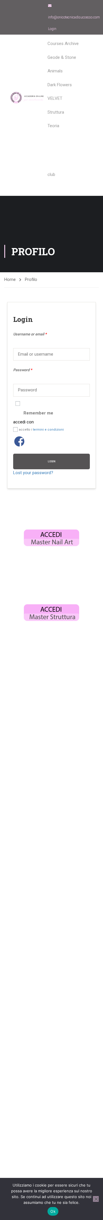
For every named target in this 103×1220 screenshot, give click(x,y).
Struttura (55, 112)
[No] (96, 1199)
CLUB (52, 149)
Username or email (30, 334)
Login (52, 29)
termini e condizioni (48, 429)
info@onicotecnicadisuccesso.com (74, 17)
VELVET (54, 98)
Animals (55, 71)
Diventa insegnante (65, 139)
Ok (53, 1211)
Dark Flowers (59, 84)
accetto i (41, 429)
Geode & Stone (61, 57)
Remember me (38, 413)
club (51, 174)
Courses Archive (63, 43)
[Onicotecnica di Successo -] (27, 97)
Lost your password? (33, 472)
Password (22, 370)
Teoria (53, 125)
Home (10, 279)
